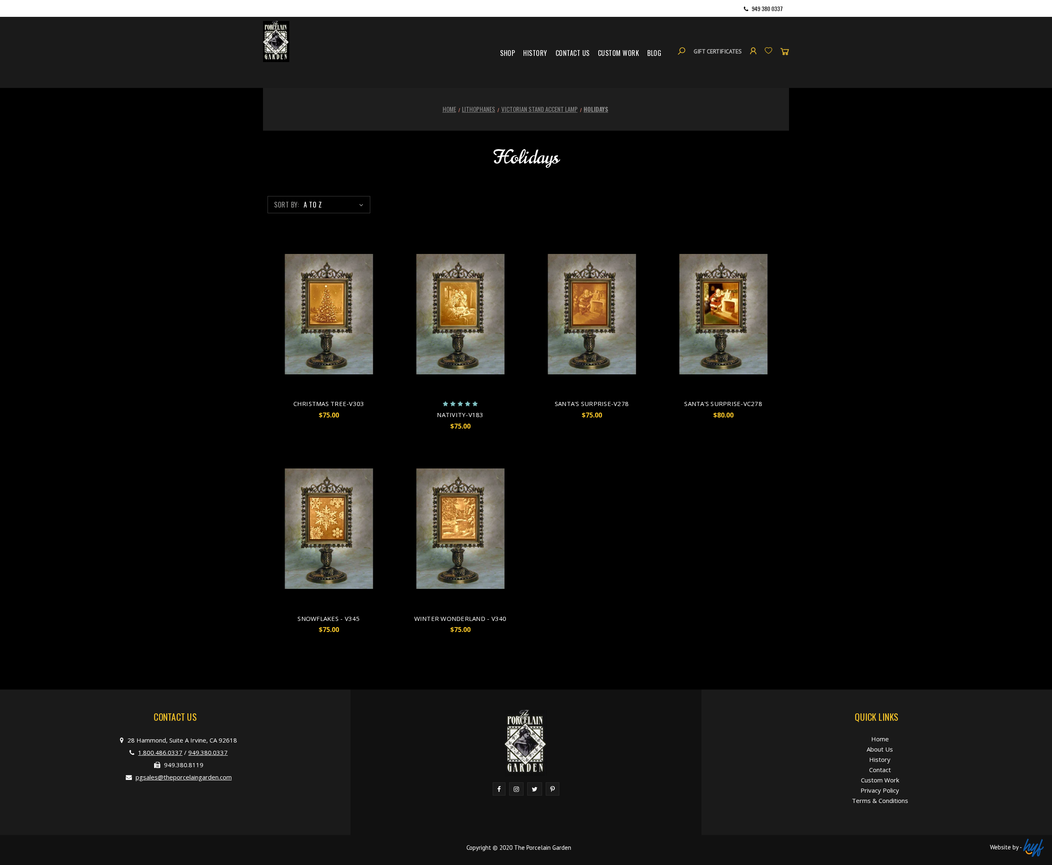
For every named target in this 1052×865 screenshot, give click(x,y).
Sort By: (286, 205)
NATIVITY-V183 (460, 415)
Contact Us (573, 53)
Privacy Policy (880, 790)
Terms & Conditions (880, 800)
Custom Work (618, 53)
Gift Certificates (718, 51)
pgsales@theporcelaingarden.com (184, 777)
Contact (880, 770)
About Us (880, 749)
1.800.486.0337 (160, 752)
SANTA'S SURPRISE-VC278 (723, 403)
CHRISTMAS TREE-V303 (329, 403)
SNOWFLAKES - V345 (329, 618)
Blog (654, 53)
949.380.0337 (208, 752)
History (535, 53)
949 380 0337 (767, 8)
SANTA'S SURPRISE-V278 (592, 403)
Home (880, 739)
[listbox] (335, 204)
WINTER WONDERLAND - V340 (460, 618)
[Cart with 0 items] (784, 51)
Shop (507, 53)
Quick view (329, 314)
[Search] (681, 51)
